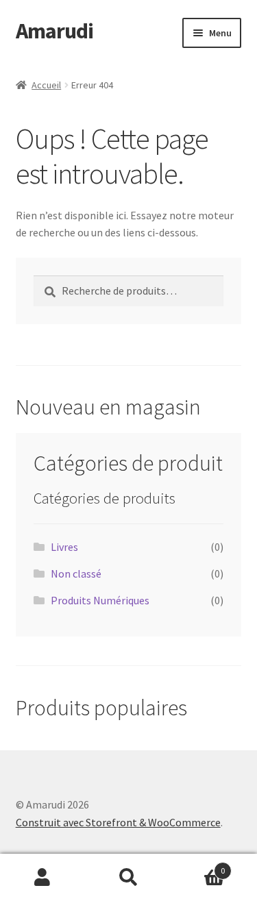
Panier (198, 866)
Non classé (76, 573)
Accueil (46, 85)
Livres (64, 547)
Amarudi (54, 31)
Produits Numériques (100, 600)
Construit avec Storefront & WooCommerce (118, 822)
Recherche (128, 877)
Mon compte (43, 877)
